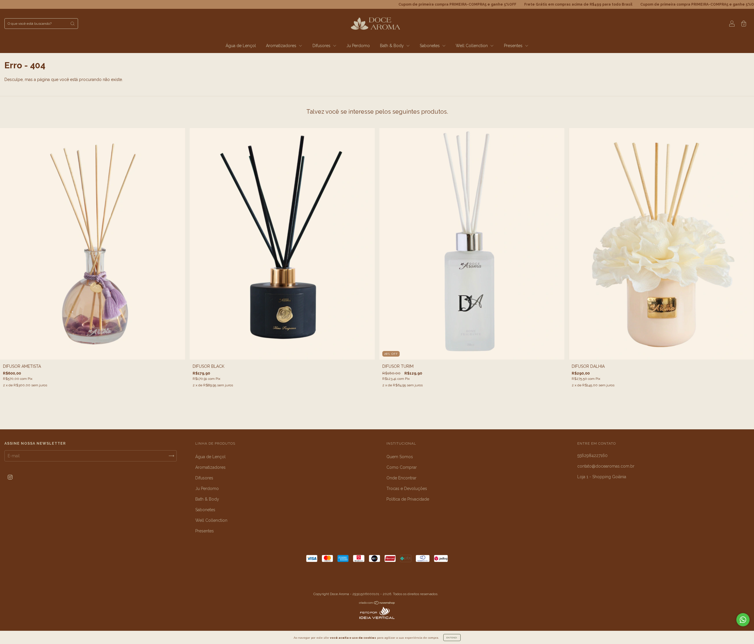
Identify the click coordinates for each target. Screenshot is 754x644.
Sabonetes (430, 45)
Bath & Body (392, 45)
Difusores (322, 45)
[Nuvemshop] (377, 603)
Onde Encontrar (401, 478)
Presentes (514, 45)
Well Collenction (472, 45)
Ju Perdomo (358, 45)
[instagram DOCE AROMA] (10, 477)
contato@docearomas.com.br (605, 466)
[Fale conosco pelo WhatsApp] (743, 619)
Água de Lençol (241, 45)
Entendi (452, 637)
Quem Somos (399, 456)
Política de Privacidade (407, 499)
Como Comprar (401, 467)
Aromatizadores (281, 45)
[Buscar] (72, 24)
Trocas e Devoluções (406, 488)
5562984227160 (592, 455)
